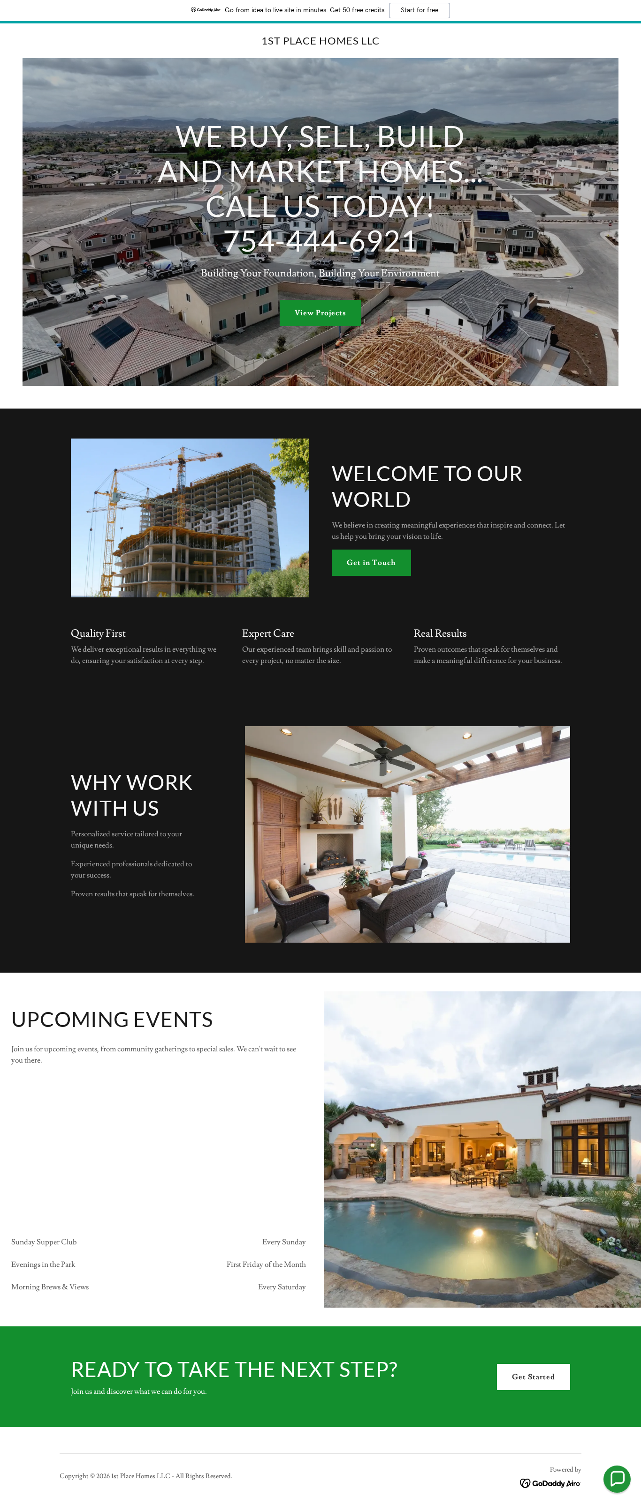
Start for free (419, 10)
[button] (617, 1479)
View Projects (320, 313)
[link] (320, 42)
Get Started (533, 1377)
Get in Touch (371, 562)
